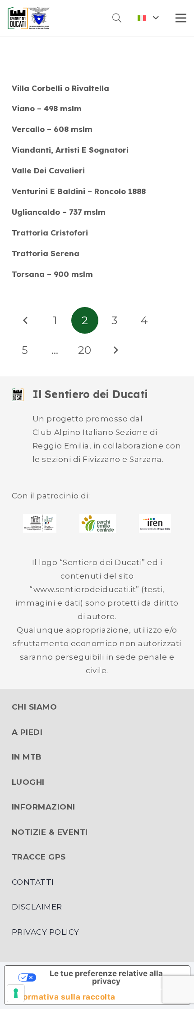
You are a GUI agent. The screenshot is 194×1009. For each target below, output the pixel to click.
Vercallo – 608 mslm (52, 129)
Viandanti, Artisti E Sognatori (70, 149)
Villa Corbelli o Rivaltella (60, 88)
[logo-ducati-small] (17, 395)
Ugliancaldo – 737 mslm (59, 212)
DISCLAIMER (37, 906)
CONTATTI (33, 882)
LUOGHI (28, 782)
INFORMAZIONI (43, 806)
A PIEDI (27, 732)
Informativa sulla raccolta (63, 996)
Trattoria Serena (45, 253)
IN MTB (27, 756)
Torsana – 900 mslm (52, 274)
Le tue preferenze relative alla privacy (106, 977)
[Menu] (180, 18)
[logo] (29, 18)
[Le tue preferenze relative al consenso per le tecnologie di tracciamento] (15, 993)
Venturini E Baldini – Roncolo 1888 (79, 191)
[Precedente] (25, 320)
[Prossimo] (114, 350)
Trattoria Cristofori (50, 232)
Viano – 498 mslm (47, 108)
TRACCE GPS (39, 856)
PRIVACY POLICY (45, 932)
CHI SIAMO (34, 706)
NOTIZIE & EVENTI (50, 832)
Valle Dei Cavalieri (48, 170)
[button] (117, 18)
